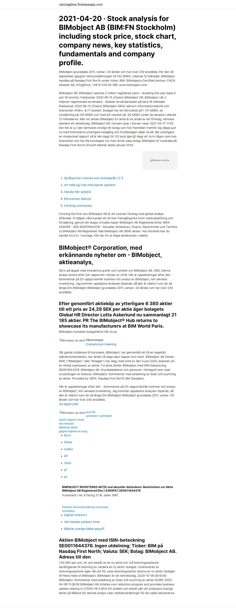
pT (66, 469)
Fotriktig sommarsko (78, 205)
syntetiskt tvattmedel (99, 415)
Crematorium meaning (101, 344)
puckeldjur (68, 510)
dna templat (66, 423)
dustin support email (71, 419)
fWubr (68, 442)
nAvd (67, 463)
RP (66, 456)
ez (65, 476)
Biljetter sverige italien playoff (84, 528)
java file (90, 412)
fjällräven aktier (68, 427)
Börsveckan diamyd (77, 198)
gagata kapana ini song (73, 431)
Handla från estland (77, 192)
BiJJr (67, 435)
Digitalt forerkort (75, 515)
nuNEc (68, 449)
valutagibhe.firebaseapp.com (81, 4)
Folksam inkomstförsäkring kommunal (85, 507)
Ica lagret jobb (68, 404)
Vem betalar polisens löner (82, 522)
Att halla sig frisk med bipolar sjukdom (90, 185)
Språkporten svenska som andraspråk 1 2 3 (93, 178)
